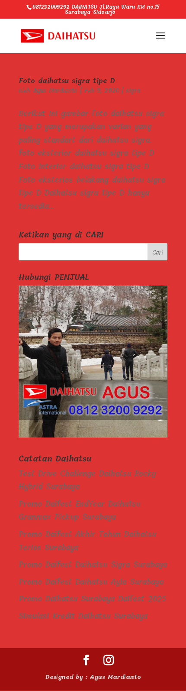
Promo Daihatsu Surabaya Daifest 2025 (93, 598)
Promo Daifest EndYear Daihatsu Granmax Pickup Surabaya (79, 510)
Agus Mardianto (55, 91)
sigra (133, 91)
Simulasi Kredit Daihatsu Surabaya (83, 616)
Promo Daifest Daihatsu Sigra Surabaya (93, 564)
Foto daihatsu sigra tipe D (67, 81)
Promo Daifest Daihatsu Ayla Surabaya (91, 581)
